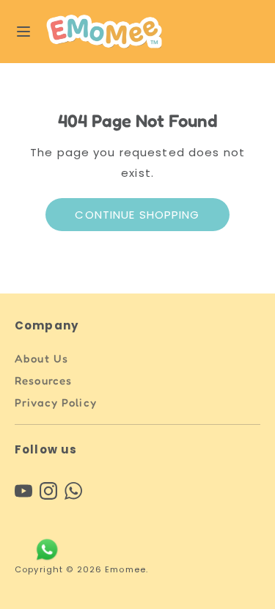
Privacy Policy (56, 402)
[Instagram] (48, 491)
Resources (43, 380)
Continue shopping (137, 214)
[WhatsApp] (73, 491)
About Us (41, 358)
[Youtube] (23, 491)
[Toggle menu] (23, 31)
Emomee (125, 569)
